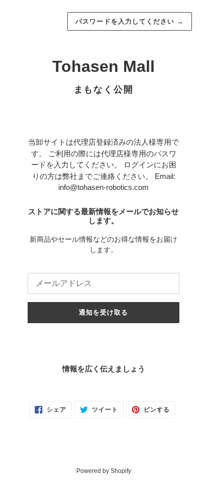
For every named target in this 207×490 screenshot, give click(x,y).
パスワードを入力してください (129, 21)
